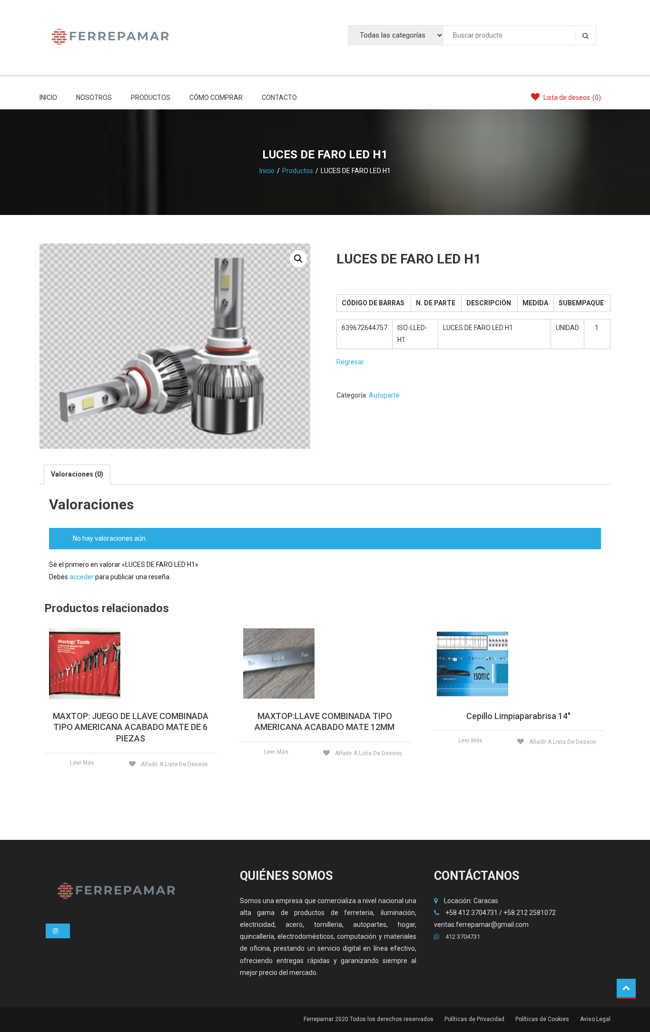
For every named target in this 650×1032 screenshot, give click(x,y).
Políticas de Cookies (542, 1019)
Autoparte (384, 395)
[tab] (77, 474)
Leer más (82, 762)
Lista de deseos (571, 97)
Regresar (350, 362)
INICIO (48, 97)
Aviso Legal (595, 1019)
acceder (81, 577)
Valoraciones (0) (77, 474)
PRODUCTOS (150, 97)
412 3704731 (462, 936)
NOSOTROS (94, 97)
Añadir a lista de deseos (173, 764)
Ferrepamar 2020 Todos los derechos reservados (368, 1019)
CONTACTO (279, 97)
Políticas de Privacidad (474, 1019)
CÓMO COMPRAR (216, 97)
